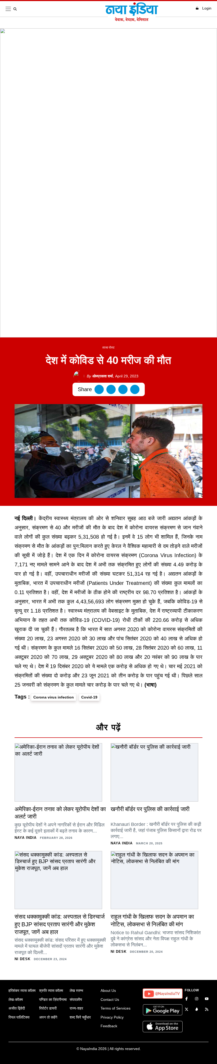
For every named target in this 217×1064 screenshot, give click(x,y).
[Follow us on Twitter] (186, 1010)
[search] (16, 9)
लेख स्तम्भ (76, 990)
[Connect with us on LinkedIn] (196, 1010)
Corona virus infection (53, 697)
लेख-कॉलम (15, 999)
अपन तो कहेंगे (48, 1017)
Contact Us (110, 999)
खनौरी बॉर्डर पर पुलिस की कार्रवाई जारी (150, 809)
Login (206, 8)
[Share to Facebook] (99, 389)
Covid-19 (89, 697)
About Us (108, 990)
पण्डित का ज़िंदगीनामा (53, 999)
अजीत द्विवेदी (16, 1008)
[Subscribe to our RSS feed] (207, 1010)
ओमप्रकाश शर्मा (100, 376)
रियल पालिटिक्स (18, 1017)
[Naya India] (131, 20)
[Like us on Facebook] (186, 999)
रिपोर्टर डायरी (48, 1008)
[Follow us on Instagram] (196, 999)
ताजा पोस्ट (108, 347)
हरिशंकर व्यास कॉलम (21, 990)
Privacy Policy (112, 1017)
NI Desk (22, 959)
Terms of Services (115, 1008)
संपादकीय (76, 999)
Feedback (109, 1026)
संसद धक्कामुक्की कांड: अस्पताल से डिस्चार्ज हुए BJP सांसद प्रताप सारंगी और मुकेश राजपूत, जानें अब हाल (59, 924)
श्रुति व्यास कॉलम (51, 990)
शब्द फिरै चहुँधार (80, 1017)
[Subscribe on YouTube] (207, 999)
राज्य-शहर (76, 1008)
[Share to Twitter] (111, 389)
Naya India (26, 838)
